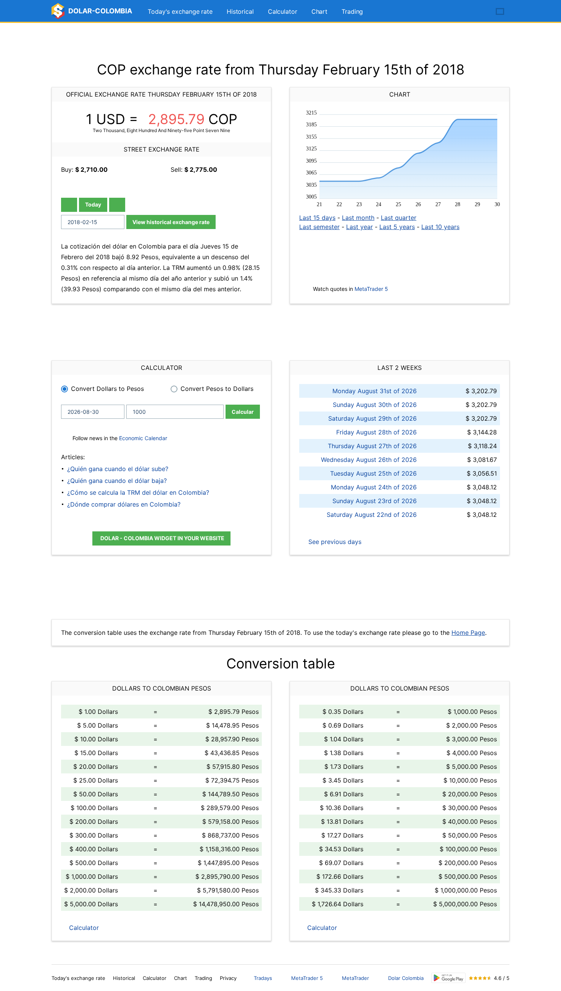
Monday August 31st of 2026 (374, 391)
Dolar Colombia (406, 978)
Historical (240, 11)
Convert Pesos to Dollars (217, 388)
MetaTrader (355, 978)
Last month (358, 217)
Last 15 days (317, 217)
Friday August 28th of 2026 (376, 432)
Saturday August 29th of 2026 (372, 418)
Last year (359, 227)
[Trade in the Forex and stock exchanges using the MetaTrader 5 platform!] (478, 12)
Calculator (282, 11)
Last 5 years (397, 227)
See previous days (333, 542)
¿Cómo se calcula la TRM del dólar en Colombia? (138, 492)
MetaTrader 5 (371, 289)
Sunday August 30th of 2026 (375, 404)
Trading (352, 11)
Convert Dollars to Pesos (107, 388)
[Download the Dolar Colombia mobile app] (448, 978)
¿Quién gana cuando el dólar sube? (117, 469)
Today (93, 204)
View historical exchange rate (171, 222)
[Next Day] (117, 205)
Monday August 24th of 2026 (374, 487)
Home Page (468, 632)
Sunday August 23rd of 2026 (374, 501)
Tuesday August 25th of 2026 (373, 473)
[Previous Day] (69, 205)
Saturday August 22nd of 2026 (372, 514)
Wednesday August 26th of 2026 (369, 459)
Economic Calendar (143, 438)
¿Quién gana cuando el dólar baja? (117, 480)
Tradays (263, 978)
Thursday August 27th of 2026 (372, 446)
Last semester (319, 227)
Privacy (228, 978)
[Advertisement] (280, 42)
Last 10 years (440, 227)
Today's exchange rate (180, 11)
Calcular (243, 411)
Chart (319, 11)
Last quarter (398, 217)
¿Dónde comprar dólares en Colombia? (124, 504)
